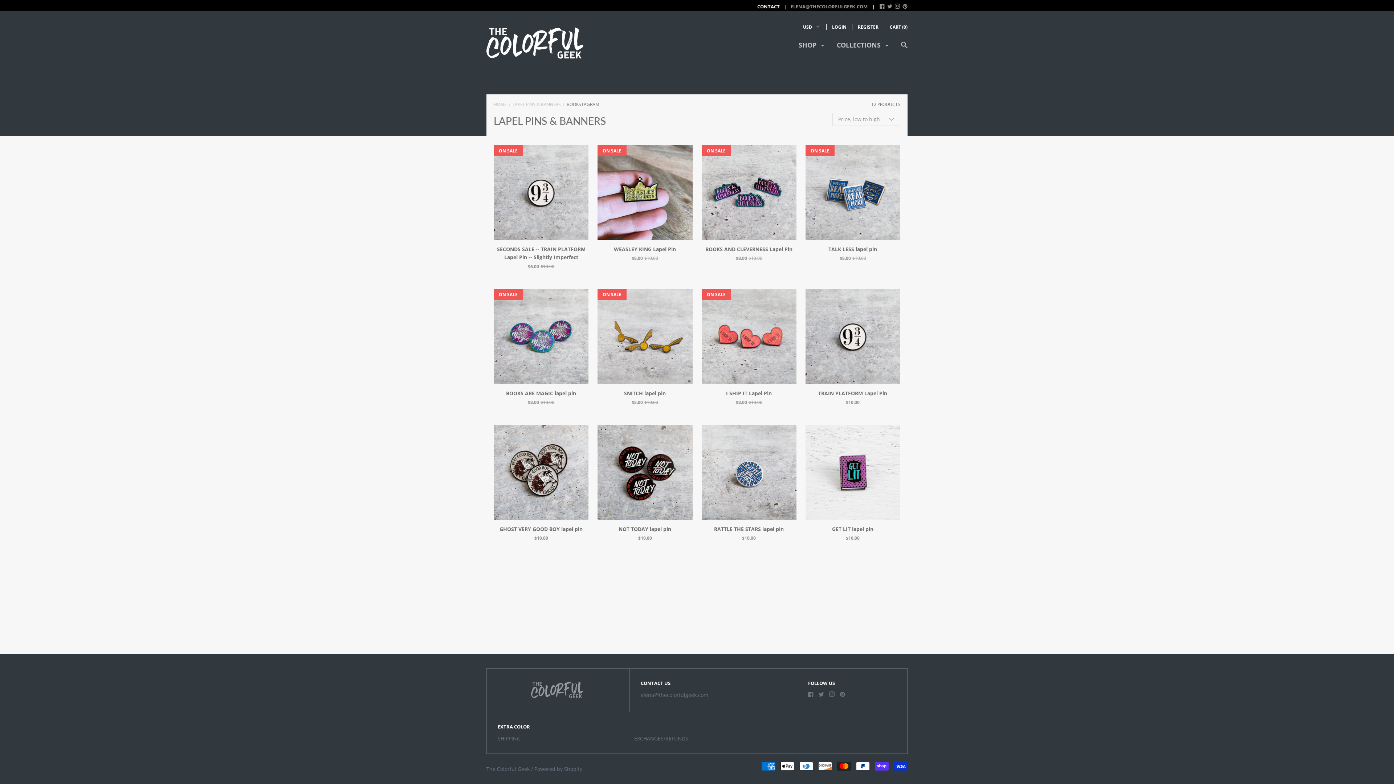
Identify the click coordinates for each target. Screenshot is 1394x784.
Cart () (899, 27)
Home (500, 104)
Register (868, 27)
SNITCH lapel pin (645, 393)
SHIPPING (509, 738)
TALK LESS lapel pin (852, 249)
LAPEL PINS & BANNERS (537, 104)
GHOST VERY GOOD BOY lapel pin (541, 529)
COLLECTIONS (860, 45)
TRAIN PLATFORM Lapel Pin (852, 393)
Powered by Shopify (558, 768)
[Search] (904, 48)
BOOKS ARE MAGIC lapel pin (541, 393)
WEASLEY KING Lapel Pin (645, 249)
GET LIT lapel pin (852, 529)
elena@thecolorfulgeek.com (829, 6)
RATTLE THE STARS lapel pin (749, 529)
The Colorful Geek (508, 768)
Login (839, 27)
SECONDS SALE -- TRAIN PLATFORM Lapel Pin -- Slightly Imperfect (541, 253)
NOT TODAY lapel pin (645, 529)
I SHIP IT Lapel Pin (749, 393)
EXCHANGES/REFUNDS (661, 738)
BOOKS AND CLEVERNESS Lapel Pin (748, 249)
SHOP (808, 45)
